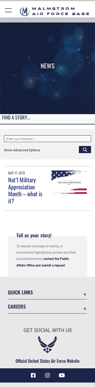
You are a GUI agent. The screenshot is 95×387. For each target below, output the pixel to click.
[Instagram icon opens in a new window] (47, 375)
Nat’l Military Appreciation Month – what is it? (25, 190)
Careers (17, 306)
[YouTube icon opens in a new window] (62, 375)
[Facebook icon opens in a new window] (33, 375)
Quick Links (20, 292)
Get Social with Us (47, 330)
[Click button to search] (85, 149)
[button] (8, 11)
